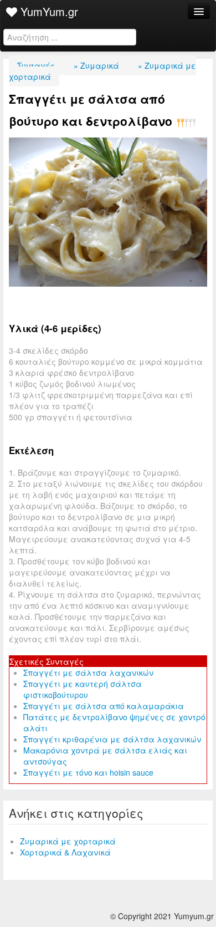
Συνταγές (36, 65)
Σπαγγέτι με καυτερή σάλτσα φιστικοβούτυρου (82, 689)
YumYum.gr (47, 11)
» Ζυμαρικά (95, 65)
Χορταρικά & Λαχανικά (65, 852)
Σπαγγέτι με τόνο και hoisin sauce (88, 772)
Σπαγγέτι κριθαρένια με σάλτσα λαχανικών (112, 739)
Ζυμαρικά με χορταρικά (68, 841)
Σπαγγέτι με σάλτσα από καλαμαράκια (103, 705)
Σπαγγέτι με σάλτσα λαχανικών (88, 672)
